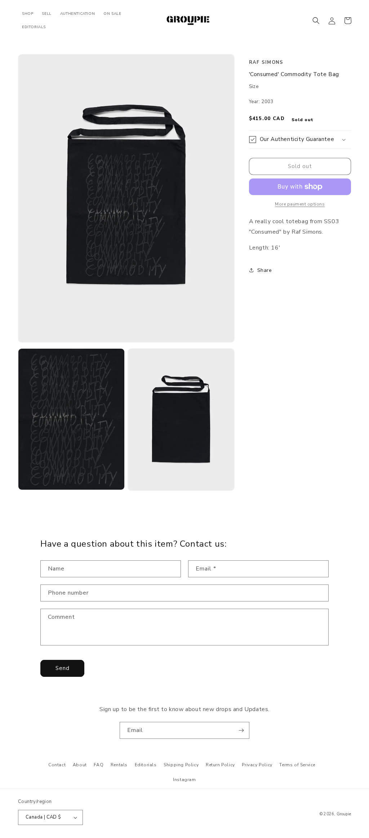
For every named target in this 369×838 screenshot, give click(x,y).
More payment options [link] (300, 204)
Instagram (184, 779)
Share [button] (264, 270)
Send (62, 668)
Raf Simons (266, 62)
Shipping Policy (181, 765)
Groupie (344, 814)
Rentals (119, 765)
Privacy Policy (257, 765)
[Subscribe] (241, 730)
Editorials (146, 765)
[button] (316, 20)
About (80, 765)
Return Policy (220, 765)
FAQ (98, 765)
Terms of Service (297, 765)
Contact (57, 765)
